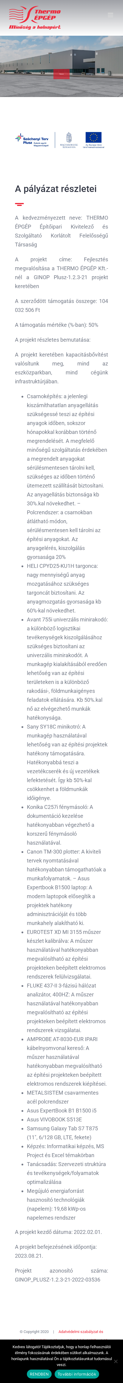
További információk (77, 1374)
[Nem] (116, 1361)
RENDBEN (39, 1374)
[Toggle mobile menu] (111, 15)
